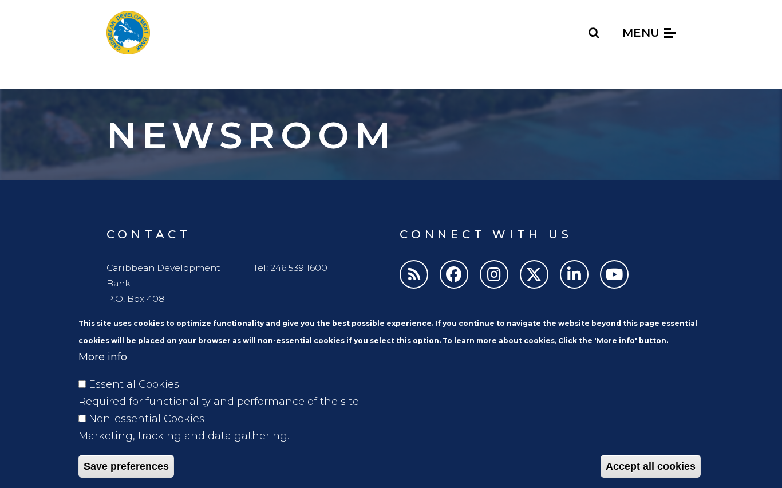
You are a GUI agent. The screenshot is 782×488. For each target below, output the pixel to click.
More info (102, 357)
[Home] (128, 32)
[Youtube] (614, 274)
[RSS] (414, 274)
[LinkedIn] (574, 274)
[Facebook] (454, 274)
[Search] (594, 32)
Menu (642, 33)
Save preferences (126, 466)
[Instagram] (494, 274)
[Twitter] (534, 274)
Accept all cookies (651, 466)
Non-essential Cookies (146, 418)
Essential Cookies (134, 384)
